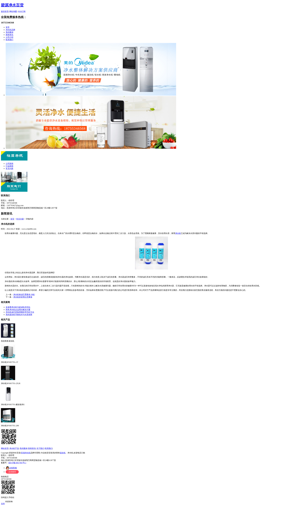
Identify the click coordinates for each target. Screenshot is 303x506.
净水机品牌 (10, 30)
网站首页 (5, 448)
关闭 (3, 504)
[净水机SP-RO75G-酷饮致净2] (8, 400)
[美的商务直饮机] (8, 337)
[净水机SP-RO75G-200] (8, 421)
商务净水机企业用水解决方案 (18, 310)
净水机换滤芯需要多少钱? (24, 295)
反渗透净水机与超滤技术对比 (18, 307)
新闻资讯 (9, 35)
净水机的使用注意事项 (22, 297)
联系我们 (9, 40)
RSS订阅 (21, 11)
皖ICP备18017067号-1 (17, 463)
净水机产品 (14, 448)
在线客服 (13, 468)
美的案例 (9, 32)
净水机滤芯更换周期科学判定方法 (20, 312)
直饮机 (63, 453)
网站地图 (13, 11)
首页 (7, 27)
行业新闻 (9, 166)
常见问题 (9, 169)
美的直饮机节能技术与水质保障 (19, 315)
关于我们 (40, 448)
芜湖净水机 (25, 453)
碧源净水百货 (12, 5)
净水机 (178, 233)
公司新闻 (9, 164)
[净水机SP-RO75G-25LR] (8, 379)
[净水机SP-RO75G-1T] (8, 358)
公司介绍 (9, 37)
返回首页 (5, 11)
